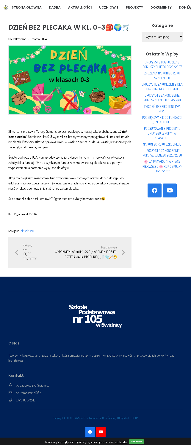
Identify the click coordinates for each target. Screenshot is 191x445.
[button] (63, 7)
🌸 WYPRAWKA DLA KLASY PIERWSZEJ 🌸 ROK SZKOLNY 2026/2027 (162, 166)
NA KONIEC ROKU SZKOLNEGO (162, 144)
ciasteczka (121, 442)
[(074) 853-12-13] (12, 400)
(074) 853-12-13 (25, 400)
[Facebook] (155, 190)
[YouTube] (170, 190)
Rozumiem (136, 441)
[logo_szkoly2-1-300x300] (5, 7)
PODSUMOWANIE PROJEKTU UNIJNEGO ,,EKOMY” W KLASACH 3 (162, 133)
